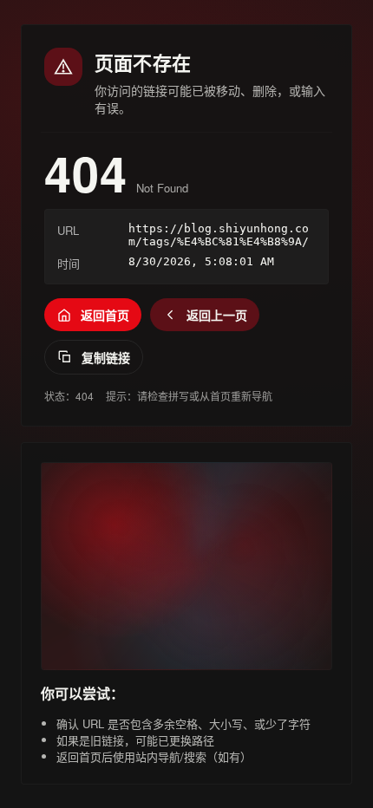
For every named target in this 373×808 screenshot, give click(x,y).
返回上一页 (216, 314)
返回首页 (105, 314)
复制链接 (106, 357)
